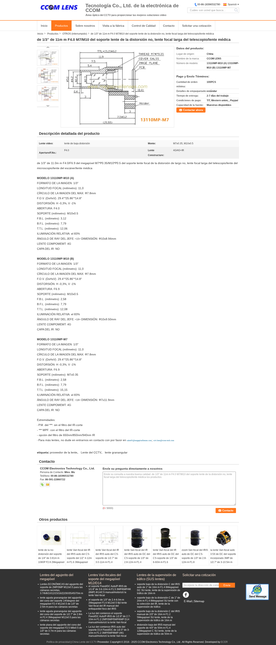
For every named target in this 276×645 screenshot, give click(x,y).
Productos (61, 25)
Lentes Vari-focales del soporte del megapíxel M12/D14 (104, 577)
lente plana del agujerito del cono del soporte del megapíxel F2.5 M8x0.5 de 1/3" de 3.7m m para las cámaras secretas (61, 629)
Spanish (232, 4)
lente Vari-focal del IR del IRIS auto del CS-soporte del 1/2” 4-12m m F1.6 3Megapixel (79, 556)
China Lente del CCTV (84, 642)
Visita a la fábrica (113, 25)
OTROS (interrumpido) (74, 33)
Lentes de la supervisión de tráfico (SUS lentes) (156, 577)
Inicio (44, 25)
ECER (224, 642)
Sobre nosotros (85, 25)
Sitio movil (190, 606)
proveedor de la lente (63, 452)
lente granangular (116, 452)
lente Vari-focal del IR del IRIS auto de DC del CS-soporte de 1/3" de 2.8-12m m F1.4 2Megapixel (137, 558)
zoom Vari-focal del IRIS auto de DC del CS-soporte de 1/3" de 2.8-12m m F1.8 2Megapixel (195, 558)
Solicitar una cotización (196, 25)
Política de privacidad (58, 642)
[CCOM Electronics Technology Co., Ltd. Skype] (42, 484)
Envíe (226, 585)
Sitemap (199, 601)
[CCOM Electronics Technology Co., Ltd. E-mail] (47, 484)
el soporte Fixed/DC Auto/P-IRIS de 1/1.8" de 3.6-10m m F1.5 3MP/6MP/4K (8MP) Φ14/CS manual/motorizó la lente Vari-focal (109, 591)
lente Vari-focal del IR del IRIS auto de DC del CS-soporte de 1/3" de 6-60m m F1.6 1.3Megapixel (166, 558)
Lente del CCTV (91, 452)
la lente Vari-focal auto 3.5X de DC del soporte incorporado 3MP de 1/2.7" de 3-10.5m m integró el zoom (223, 558)
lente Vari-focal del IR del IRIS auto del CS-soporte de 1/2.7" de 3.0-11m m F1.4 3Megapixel (107, 558)
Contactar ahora (193, 110)
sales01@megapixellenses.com (139, 440)
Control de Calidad (144, 25)
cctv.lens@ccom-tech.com (163, 440)
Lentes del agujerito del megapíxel (56, 577)
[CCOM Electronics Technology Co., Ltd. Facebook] (186, 596)
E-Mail (188, 601)
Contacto (169, 25)
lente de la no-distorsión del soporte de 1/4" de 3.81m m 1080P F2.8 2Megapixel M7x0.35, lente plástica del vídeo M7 (51, 560)
